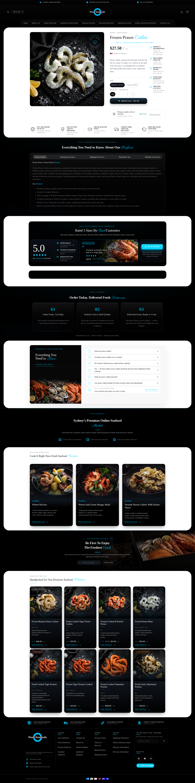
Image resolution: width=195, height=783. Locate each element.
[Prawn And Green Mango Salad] (97, 495)
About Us (80, 742)
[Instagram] (138, 758)
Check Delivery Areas (121, 742)
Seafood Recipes (79, 753)
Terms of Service (98, 744)
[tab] (40, 157)
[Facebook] (145, 758)
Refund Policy (100, 750)
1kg (112, 94)
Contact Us (80, 738)
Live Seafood (63, 738)
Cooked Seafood (61, 753)
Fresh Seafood (64, 742)
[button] (8, 11)
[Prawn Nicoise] (51, 495)
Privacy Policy (100, 738)
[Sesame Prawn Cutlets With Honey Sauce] (143, 495)
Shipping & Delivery (121, 738)
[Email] (151, 758)
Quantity (123, 90)
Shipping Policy (101, 755)
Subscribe (110, 562)
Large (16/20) (132, 85)
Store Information (154, 114)
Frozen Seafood (64, 747)
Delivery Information (121, 747)
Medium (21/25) (117, 85)
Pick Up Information (121, 752)
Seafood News (82, 747)
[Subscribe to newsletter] (163, 741)
